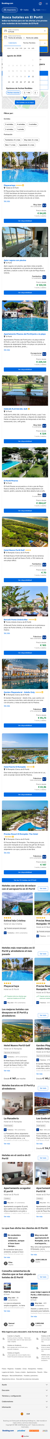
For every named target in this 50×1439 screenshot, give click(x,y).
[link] (9, 124)
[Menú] (47, 3)
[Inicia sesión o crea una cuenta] (40, 3)
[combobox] (25, 32)
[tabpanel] (21, 71)
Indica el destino (13, 30)
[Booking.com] (7, 3)
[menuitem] (10, 9)
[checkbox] (33, 60)
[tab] (12, 43)
